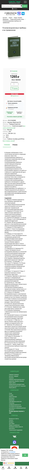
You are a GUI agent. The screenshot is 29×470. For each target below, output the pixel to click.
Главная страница (14, 374)
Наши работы (12, 387)
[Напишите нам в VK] (23, 13)
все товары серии (8, 141)
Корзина (11, 378)
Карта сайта (12, 382)
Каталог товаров (13, 376)
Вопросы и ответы (14, 418)
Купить (16, 88)
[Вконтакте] (14, 436)
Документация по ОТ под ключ (17, 386)
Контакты (11, 398)
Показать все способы (10, 113)
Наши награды (13, 396)
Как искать (12, 428)
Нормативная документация (16, 384)
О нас (10, 393)
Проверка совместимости (16, 426)
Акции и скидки (14, 94)
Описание (7, 145)
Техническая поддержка (15, 430)
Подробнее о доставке (19, 113)
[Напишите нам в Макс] (19, 13)
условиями (12, 452)
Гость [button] (15, 8)
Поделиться (15, 96)
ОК (25, 455)
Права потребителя (14, 425)
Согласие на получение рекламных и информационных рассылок (17, 408)
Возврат (11, 422)
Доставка (11, 423)
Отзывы (14, 145)
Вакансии (11, 400)
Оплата (11, 420)
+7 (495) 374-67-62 (10, 13)
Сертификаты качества (15, 401)
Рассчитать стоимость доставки (14, 116)
